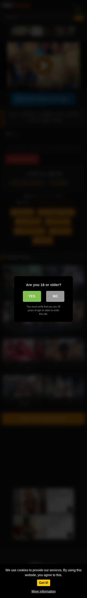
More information (44, 591)
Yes (32, 296)
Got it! (43, 582)
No (55, 296)
